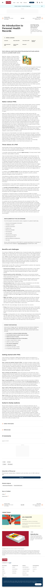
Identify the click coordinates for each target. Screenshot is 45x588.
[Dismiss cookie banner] (41, 579)
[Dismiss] (42, 6)
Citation (3, 494)
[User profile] (40, 2)
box (18, 197)
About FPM (34, 567)
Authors (13, 567)
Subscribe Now (34, 534)
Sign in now (28, 6)
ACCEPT (38, 584)
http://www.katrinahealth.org (8, 126)
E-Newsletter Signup (25, 569)
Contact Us (34, 569)
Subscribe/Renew (25, 567)
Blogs (21, 2)
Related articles (4, 496)
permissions (24, 553)
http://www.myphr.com (31, 381)
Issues (14, 2)
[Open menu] (3, 2)
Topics (18, 2)
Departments (4, 576)
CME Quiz (25, 2)
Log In (3, 440)
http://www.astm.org (22, 243)
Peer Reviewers (14, 569)
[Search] (42, 2)
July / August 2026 (27, 517)
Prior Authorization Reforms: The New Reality (30, 521)
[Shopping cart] (37, 2)
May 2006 (22, 18)
